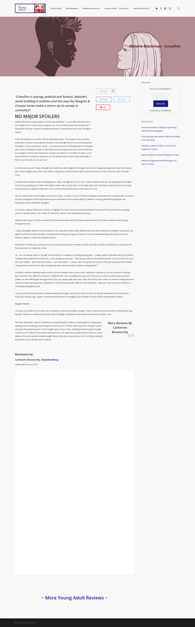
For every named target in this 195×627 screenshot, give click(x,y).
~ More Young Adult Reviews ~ (74, 598)
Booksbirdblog (50, 359)
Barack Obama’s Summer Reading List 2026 (160, 155)
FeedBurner (166, 110)
